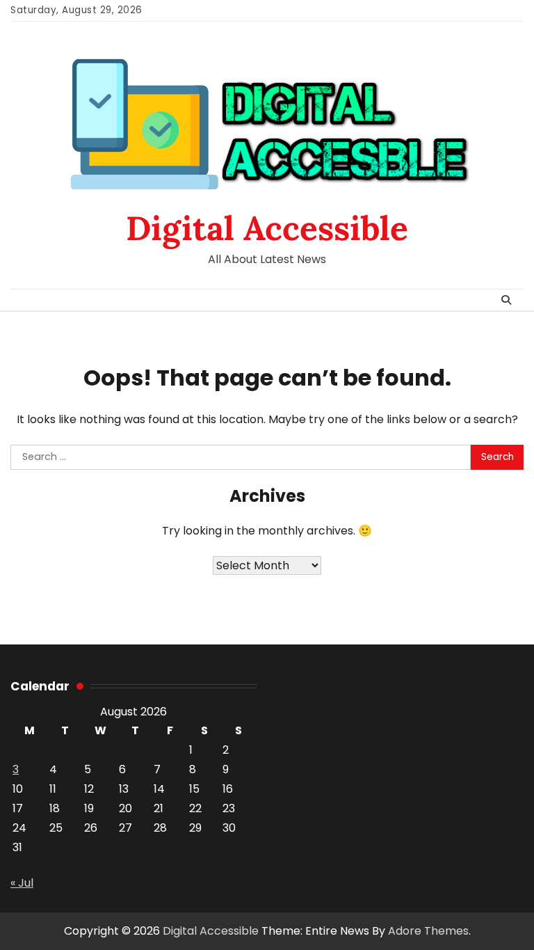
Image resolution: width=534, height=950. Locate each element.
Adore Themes (428, 931)
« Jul (21, 883)
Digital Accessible (267, 228)
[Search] (506, 300)
